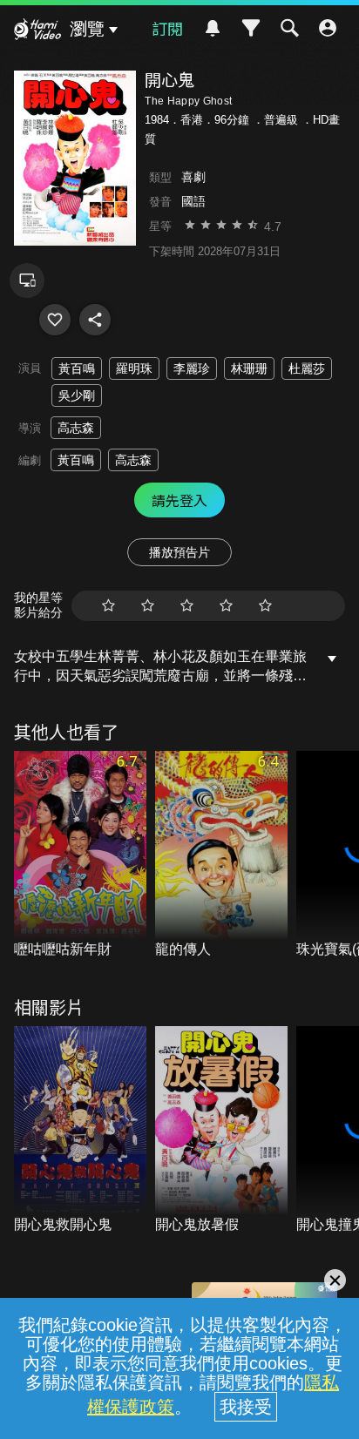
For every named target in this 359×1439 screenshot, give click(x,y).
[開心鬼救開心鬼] (80, 1130)
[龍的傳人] (221, 855)
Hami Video (37, 31)
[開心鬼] (55, 319)
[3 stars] (187, 606)
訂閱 (167, 28)
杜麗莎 (306, 368)
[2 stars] (147, 606)
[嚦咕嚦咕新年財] (80, 855)
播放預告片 (179, 552)
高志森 (76, 428)
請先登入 (179, 500)
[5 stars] (265, 606)
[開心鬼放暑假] (221, 1130)
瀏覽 (87, 28)
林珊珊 (249, 368)
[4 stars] (226, 606)
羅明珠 (134, 368)
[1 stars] (108, 606)
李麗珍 (191, 368)
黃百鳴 (76, 368)
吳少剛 (76, 395)
